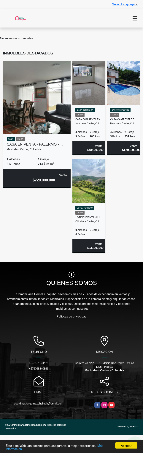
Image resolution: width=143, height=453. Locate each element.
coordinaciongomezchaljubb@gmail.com (38, 403)
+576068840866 (38, 368)
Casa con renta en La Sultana (88, 119)
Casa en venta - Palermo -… (35, 144)
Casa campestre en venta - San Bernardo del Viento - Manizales (123, 119)
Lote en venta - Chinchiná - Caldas (88, 217)
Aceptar (126, 445)
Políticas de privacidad (72, 316)
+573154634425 (38, 363)
